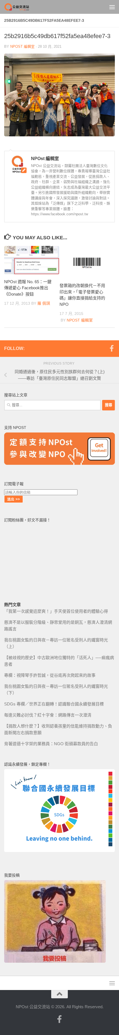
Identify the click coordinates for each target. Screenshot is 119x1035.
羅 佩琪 (43, 303)
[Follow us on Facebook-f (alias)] (111, 348)
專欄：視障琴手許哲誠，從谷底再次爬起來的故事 (49, 675)
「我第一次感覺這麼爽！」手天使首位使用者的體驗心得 (56, 611)
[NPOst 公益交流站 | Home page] (22, 7)
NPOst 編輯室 (22, 46)
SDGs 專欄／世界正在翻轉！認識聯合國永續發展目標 (54, 704)
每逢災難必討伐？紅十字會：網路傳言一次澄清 (47, 715)
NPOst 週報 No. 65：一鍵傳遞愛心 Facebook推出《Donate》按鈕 (27, 287)
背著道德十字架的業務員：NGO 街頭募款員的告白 (51, 743)
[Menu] (112, 7)
